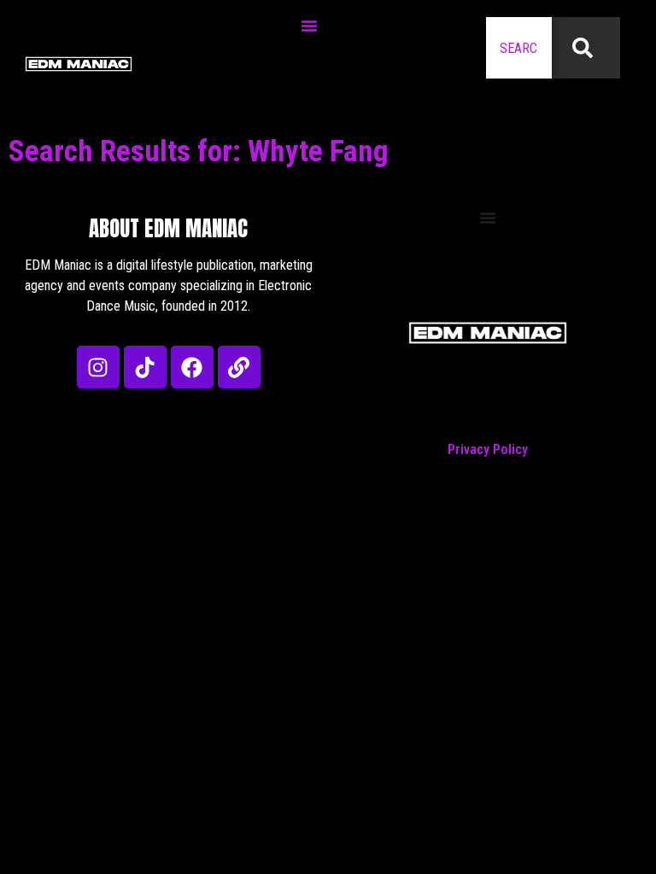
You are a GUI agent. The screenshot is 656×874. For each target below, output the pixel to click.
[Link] (239, 367)
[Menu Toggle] (309, 25)
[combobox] (519, 48)
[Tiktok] (145, 367)
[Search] (586, 48)
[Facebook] (192, 367)
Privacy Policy (488, 449)
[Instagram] (98, 367)
